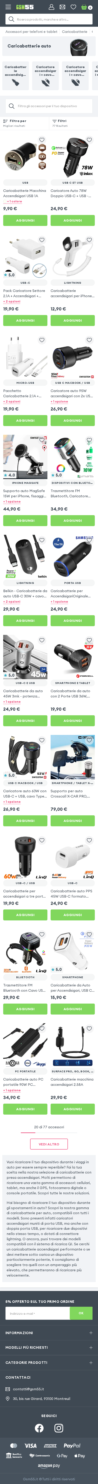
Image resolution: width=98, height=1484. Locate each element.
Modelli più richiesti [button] (26, 1347)
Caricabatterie (74, 31)
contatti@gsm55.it (28, 1389)
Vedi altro (49, 1144)
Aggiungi (25, 220)
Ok (81, 1313)
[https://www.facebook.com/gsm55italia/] (39, 1428)
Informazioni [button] (19, 1332)
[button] (25, 201)
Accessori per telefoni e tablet (31, 31)
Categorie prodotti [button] (26, 1362)
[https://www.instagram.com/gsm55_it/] (58, 1428)
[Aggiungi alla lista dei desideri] (42, 140)
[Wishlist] (73, 7)
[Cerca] (11, 19)
